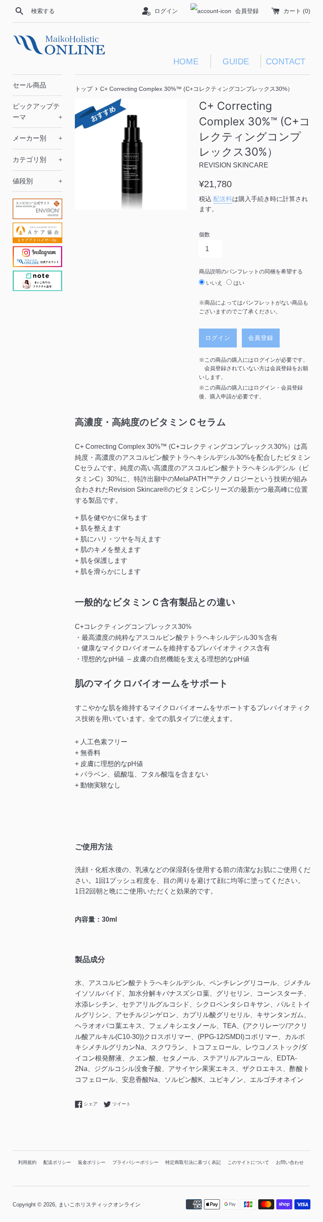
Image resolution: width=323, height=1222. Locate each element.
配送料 (222, 198)
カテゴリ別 (37, 159)
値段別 (37, 181)
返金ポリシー (92, 1162)
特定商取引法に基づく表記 (193, 1162)
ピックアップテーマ (37, 112)
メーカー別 (37, 138)
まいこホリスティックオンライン (99, 1204)
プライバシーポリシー (135, 1162)
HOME (186, 61)
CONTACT (285, 61)
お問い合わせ (290, 1162)
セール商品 (29, 85)
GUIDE (235, 61)
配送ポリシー (57, 1162)
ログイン (166, 11)
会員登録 (247, 11)
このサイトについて (248, 1162)
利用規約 (27, 1162)
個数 (204, 234)
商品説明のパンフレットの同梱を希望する (251, 271)
